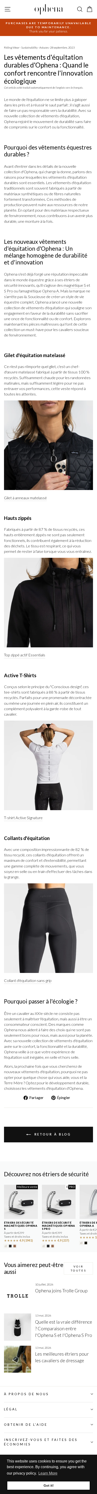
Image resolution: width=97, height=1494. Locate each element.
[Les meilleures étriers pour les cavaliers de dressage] (17, 1359)
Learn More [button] (47, 1473)
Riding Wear (12, 47)
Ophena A (50, 291)
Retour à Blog (52, 1134)
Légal (11, 1409)
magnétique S (75, 285)
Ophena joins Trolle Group (61, 1290)
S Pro (8, 291)
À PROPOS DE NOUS (26, 1394)
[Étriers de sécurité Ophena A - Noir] (86, 1243)
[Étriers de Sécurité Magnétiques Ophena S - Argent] (6, 1246)
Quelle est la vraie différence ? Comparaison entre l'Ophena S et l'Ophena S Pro (63, 1328)
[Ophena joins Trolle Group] (17, 1296)
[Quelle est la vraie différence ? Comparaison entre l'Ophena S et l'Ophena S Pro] (17, 1327)
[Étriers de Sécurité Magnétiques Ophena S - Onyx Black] (10, 1246)
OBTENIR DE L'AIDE (25, 1424)
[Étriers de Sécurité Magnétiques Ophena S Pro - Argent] (43, 1246)
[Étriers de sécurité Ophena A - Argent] (81, 1243)
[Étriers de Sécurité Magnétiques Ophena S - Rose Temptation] (14, 1246)
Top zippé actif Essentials (24, 655)
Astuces (44, 47)
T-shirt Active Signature (23, 817)
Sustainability (29, 47)
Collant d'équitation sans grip (28, 980)
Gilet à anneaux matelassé (25, 497)
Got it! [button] (49, 1485)
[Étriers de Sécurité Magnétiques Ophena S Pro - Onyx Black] (48, 1246)
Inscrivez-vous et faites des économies (41, 1442)
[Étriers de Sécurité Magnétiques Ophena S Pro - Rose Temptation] (52, 1246)
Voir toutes (78, 1268)
